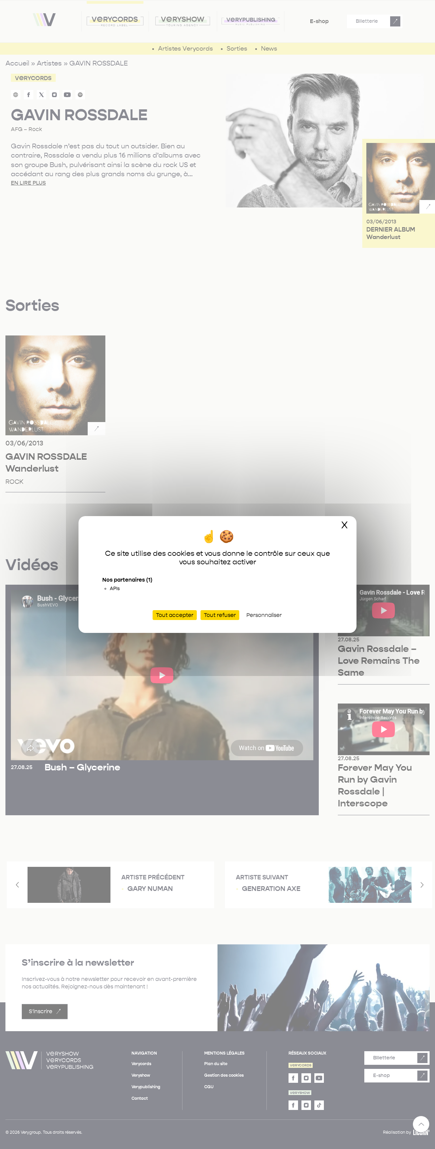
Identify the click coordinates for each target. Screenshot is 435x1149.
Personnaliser (264, 615)
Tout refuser (220, 615)
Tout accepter (174, 615)
